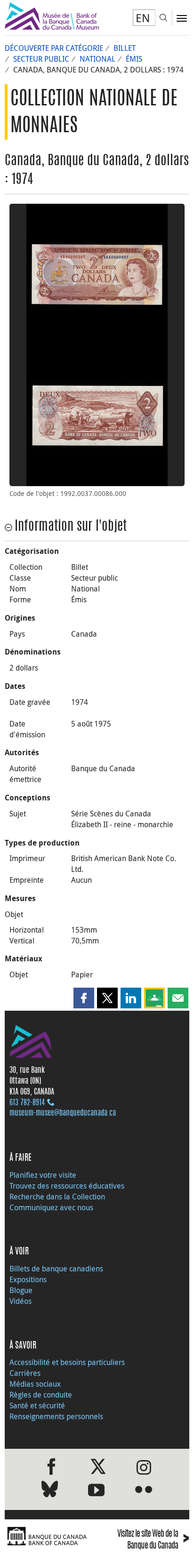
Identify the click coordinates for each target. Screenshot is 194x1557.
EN (143, 17)
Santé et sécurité (37, 1405)
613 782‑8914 (27, 1103)
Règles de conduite (40, 1394)
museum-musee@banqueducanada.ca (62, 1113)
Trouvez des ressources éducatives (66, 1186)
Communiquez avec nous (51, 1207)
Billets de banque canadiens (56, 1268)
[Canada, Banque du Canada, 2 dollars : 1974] (97, 274)
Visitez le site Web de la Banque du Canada (153, 1539)
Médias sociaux (35, 1384)
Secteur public (41, 59)
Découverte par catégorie (54, 48)
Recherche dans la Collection (57, 1196)
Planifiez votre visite (42, 1175)
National (97, 59)
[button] (83, 998)
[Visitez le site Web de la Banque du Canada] (48, 1536)
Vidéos (20, 1301)
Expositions (28, 1279)
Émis (134, 59)
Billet (124, 48)
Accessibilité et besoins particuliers (67, 1362)
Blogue (20, 1290)
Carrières (24, 1373)
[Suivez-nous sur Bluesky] (49, 1491)
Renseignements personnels (56, 1416)
